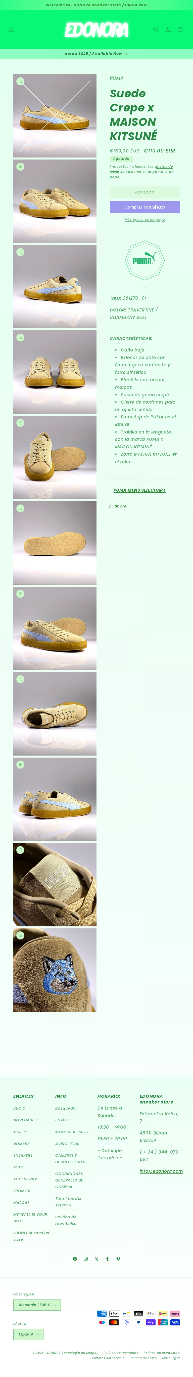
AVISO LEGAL (67, 1143)
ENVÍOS (62, 1120)
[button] (11, 29)
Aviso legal (171, 1358)
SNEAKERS (23, 1155)
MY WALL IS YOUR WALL (30, 1218)
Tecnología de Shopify (80, 1353)
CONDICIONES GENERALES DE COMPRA (69, 1180)
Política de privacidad (162, 1353)
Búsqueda (65, 1108)
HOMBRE (21, 1143)
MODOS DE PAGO (71, 1131)
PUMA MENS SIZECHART (140, 490)
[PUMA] (145, 328)
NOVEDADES (25, 1120)
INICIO (19, 1108)
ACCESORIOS (26, 1179)
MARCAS (21, 1202)
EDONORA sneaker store (31, 1236)
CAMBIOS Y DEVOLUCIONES (70, 1158)
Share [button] (121, 506)
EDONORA (53, 1353)
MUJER (19, 1131)
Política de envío (143, 1358)
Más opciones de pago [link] (145, 219)
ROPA (18, 1167)
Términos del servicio (68, 1202)
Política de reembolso (66, 1220)
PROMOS (21, 1190)
